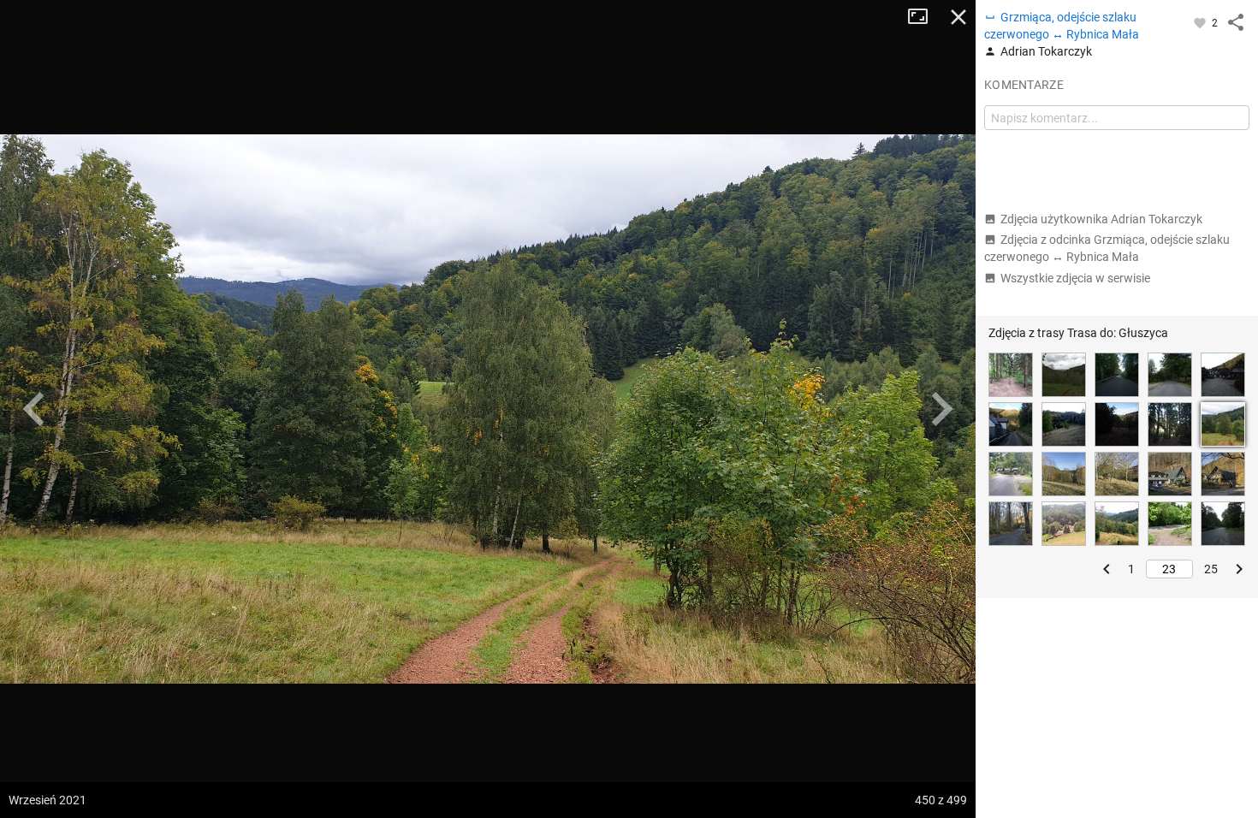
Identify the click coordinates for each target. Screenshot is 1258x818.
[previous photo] (34, 409)
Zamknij (958, 17)
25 (1211, 569)
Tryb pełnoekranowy (924, 17)
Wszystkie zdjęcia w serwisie (1075, 278)
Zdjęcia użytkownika (1101, 219)
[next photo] (941, 409)
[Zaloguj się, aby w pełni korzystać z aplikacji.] (1201, 22)
